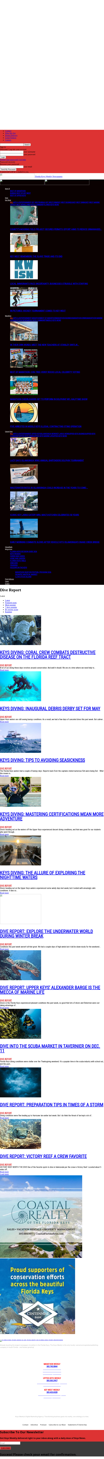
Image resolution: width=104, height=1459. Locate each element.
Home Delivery (11, 135)
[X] (30, 1356)
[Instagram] (12, 1356)
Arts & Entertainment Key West (26, 202)
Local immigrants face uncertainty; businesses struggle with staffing (49, 283)
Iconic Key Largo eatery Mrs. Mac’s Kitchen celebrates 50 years (44, 514)
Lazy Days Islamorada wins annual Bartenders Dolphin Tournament (47, 460)
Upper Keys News (60, 436)
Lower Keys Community (35, 205)
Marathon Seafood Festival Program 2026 (33, 572)
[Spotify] (21, 1356)
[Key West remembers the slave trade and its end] (24, 251)
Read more (4, 670)
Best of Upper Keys (18, 195)
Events (7, 584)
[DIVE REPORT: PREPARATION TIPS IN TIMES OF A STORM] (20, 1097)
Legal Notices (10, 138)
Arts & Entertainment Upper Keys (27, 434)
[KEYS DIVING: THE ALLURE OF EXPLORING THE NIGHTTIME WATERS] (20, 865)
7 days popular (11, 607)
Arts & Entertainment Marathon (27, 318)
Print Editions (9, 579)
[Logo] (22, 184)
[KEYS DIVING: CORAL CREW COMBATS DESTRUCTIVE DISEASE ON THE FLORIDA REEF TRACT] (20, 644)
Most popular (10, 605)
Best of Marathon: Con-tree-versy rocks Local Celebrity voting (45, 372)
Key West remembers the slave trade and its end (36, 256)
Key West (8, 200)
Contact (8, 131)
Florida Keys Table (18, 561)
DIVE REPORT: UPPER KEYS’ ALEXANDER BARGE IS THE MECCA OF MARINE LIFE (50, 990)
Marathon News (20, 320)
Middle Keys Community (36, 320)
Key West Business (65, 202)
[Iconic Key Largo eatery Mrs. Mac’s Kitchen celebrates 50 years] (24, 510)
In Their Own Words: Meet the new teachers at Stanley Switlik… (44, 344)
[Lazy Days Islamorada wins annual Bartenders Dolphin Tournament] (24, 455)
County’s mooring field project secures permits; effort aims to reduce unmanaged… (56, 229)
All (11, 202)
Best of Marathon (18, 191)
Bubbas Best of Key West (20, 193)
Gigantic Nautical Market (26, 574)
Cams (7, 581)
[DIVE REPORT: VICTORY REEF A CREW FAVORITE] (20, 1148)
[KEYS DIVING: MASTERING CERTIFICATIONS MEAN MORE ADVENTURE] (20, 806)
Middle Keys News (53, 320)
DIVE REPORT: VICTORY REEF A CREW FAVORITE (43, 1156)
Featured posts (11, 603)
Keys (6, 198)
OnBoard (14, 563)
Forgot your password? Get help (13, 160)
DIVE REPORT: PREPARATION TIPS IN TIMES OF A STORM (51, 1104)
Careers (8, 140)
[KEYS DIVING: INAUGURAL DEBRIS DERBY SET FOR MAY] (20, 700)
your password (29, 154)
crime (55, 202)
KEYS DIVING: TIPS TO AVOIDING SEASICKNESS (42, 760)
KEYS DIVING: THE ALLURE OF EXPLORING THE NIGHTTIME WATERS (42, 875)
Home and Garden (17, 558)
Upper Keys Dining (26, 436)
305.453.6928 (52, 1392)
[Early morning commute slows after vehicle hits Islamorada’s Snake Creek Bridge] (24, 537)
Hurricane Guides (17, 556)
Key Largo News (62, 434)
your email (27, 167)
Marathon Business (64, 318)
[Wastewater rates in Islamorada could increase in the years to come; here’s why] (24, 483)
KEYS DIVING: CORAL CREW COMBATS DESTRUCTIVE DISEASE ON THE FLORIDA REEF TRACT (48, 655)
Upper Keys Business (77, 434)
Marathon (8, 316)
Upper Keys (9, 431)
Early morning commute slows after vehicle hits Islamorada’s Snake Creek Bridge (55, 542)
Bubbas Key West (46, 202)
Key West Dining (79, 202)
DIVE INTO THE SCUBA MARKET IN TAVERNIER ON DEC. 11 (50, 1048)
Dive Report (6, 665)
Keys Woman (15, 554)
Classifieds (8, 547)
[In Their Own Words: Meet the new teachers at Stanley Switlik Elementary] (24, 340)
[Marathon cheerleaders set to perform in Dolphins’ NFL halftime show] (24, 394)
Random (8, 612)
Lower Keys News (52, 205)
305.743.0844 (52, 1366)
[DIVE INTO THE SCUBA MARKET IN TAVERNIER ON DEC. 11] (20, 1038)
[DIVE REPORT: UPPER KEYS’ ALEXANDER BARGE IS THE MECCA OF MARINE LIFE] (20, 979)
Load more (4, 1174)
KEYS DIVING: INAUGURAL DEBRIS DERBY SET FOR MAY (50, 708)
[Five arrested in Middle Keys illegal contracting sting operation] (24, 421)
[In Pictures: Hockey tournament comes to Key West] (24, 306)
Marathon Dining (80, 318)
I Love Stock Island (23, 577)
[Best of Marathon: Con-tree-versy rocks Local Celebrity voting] (24, 367)
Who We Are (10, 133)
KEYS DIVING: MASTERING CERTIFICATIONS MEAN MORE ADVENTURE (52, 816)
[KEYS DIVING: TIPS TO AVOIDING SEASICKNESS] (20, 752)
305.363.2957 (52, 1380)
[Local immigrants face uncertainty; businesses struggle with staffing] (24, 279)
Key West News (19, 205)
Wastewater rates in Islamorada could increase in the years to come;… (49, 487)
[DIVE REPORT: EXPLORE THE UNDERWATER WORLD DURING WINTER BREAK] (20, 923)
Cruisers (14, 565)
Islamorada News (48, 434)
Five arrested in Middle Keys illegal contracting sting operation (45, 426)
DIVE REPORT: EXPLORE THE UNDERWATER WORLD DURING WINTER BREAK (46, 934)
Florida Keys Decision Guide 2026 (23, 551)
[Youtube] (39, 1356)
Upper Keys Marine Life (43, 436)
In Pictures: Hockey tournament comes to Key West (38, 310)
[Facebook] (3, 1356)
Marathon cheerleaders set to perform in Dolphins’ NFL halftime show (48, 399)
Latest (7, 600)
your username (29, 152)
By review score (11, 609)
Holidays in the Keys (18, 567)
